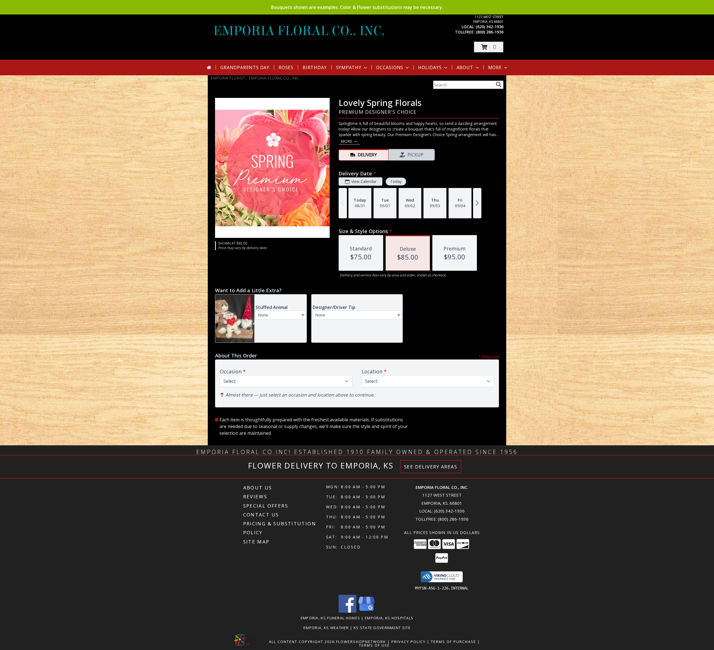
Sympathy (348, 67)
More (495, 67)
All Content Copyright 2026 (302, 641)
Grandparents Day (244, 67)
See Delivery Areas (430, 466)
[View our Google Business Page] (366, 611)
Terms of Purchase (453, 641)
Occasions (389, 67)
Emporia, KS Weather (326, 627)
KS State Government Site (382, 627)
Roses (286, 67)
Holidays (430, 67)
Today (396, 181)
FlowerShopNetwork (361, 641)
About (465, 67)
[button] (488, 47)
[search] (498, 84)
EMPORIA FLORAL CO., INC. (299, 31)
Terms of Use (374, 645)
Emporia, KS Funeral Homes (330, 617)
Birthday (315, 67)
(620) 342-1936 (489, 26)
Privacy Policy (408, 641)
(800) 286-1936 (489, 32)
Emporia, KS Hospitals (389, 617)
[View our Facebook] (347, 611)
